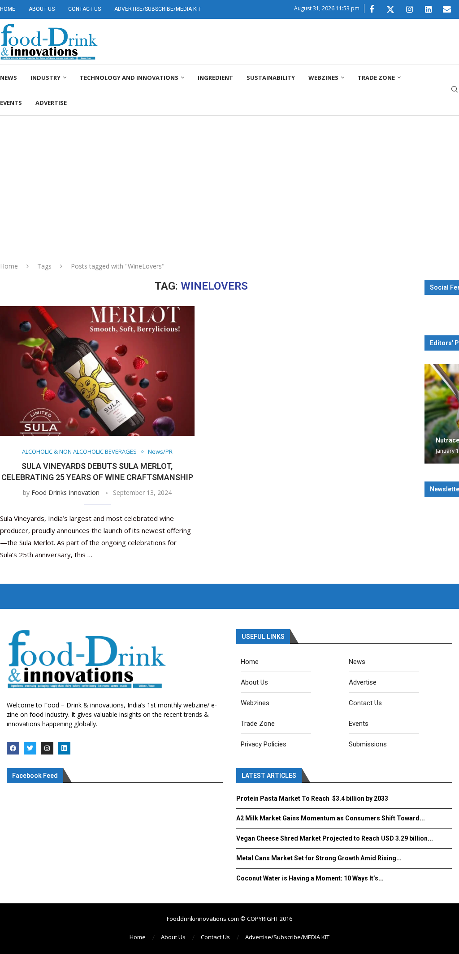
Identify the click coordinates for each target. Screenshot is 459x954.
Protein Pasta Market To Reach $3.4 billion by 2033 (312, 798)
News (8, 78)
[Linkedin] (428, 9)
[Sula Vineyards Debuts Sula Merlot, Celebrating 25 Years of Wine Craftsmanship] (97, 371)
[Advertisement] (229, 183)
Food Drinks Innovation (65, 492)
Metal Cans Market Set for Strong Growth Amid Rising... (319, 858)
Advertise (51, 103)
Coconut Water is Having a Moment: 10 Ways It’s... (310, 878)
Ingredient (215, 78)
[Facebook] (371, 9)
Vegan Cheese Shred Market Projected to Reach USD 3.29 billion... (334, 838)
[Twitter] (390, 9)
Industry (45, 78)
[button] (432, 413)
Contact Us (84, 9)
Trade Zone (376, 78)
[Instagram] (409, 9)
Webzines (323, 78)
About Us (42, 9)
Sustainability (271, 78)
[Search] (454, 90)
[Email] (447, 9)
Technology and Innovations (129, 78)
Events (11, 103)
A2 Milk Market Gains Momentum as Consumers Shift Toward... (330, 818)
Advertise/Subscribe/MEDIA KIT (157, 9)
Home (7, 9)
